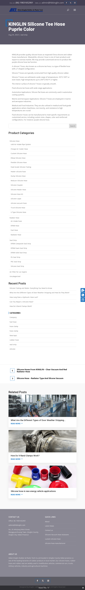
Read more (15, 423)
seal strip (24, 35)
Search (72, 126)
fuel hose (13, 322)
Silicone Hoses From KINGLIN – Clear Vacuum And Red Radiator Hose (42, 370)
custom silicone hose (53, 539)
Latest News (49, 526)
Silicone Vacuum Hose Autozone (57, 535)
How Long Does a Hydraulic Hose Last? (24, 297)
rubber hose (14, 340)
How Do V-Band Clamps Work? (21, 306)
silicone (12, 349)
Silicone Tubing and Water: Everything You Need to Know (31, 288)
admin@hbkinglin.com (17, 525)
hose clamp (14, 326)
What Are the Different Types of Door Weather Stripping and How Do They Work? (39, 293)
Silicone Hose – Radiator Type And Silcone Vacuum (40, 378)
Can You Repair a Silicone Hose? (21, 302)
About (47, 522)
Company (13, 317)
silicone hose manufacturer (55, 543)
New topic (13, 335)
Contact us (49, 530)
